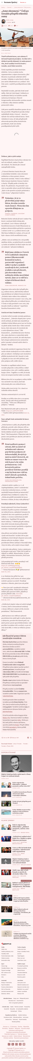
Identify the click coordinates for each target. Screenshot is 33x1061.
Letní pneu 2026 (21, 983)
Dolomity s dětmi (5, 994)
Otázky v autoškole (22, 991)
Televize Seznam (22, 1034)
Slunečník (6, 1009)
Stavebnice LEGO (8, 1017)
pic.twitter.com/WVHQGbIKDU (11, 568)
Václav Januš (26, 864)
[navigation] (2, 2)
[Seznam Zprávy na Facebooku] (9, 1044)
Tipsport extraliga (5, 970)
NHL (2, 977)
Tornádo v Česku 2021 (7, 746)
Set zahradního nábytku (22, 1009)
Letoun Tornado (17, 743)
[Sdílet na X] (31, 738)
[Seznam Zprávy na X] (13, 1044)
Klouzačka (12, 1009)
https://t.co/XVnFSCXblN (14, 411)
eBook (5, 25)
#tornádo (19, 594)
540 (17, 25)
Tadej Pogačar (20, 956)
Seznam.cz (23, 2)
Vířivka (20, 1011)
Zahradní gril (13, 1011)
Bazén (12, 1007)
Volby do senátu (5, 958)
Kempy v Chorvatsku (6, 983)
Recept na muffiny (22, 968)
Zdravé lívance (21, 970)
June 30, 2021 (5, 600)
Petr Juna (9, 20)
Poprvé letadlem (5, 985)
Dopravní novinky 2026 (23, 987)
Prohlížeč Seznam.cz (11, 1034)
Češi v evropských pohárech (16, 1003)
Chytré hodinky (23, 1019)
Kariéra (20, 1027)
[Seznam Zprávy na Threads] (20, 1044)
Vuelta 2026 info (21, 949)
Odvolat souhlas (8, 1038)
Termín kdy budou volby (7, 956)
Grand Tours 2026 (21, 960)
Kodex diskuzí (18, 1036)
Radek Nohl (25, 832)
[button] (16, 37)
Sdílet (11, 25)
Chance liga (4, 966)
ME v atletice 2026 (6, 973)
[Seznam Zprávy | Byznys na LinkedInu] (24, 1044)
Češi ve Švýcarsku (5, 989)
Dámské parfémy (17, 1017)
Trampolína (27, 1007)
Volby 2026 (4, 949)
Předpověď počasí (24, 998)
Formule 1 (3, 975)
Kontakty (5, 1029)
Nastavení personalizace (21, 1038)
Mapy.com (16, 998)
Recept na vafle (21, 975)
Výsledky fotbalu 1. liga (7, 968)
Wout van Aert (21, 958)
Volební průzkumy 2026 (7, 951)
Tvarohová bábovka (22, 973)
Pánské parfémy (16, 1022)
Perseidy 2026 (12, 1001)
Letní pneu (25, 1017)
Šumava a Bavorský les (7, 987)
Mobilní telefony (22, 1015)
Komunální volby (5, 960)
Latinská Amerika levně (7, 991)
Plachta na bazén (19, 1007)
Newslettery (26, 1036)
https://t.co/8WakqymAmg (10, 566)
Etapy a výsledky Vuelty (23, 951)
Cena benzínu (20, 1001)
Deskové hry (9, 1019)
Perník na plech (21, 977)
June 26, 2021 (5, 572)
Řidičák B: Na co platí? (23, 989)
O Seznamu (13, 1027)
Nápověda (26, 1027)
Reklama (17, 1029)
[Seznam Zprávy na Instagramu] (16, 1044)
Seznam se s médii (7, 1036)
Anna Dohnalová (18, 854)
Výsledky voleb (5, 954)
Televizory (15, 1019)
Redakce (11, 1029)
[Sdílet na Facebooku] (28, 738)
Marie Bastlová (18, 889)
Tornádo (25, 743)
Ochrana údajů (25, 1029)
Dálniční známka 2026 (23, 985)
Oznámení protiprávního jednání (16, 1032)
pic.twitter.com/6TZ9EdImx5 (11, 596)
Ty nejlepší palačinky (22, 966)
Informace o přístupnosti (16, 1030)
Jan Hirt (19, 954)
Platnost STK (20, 994)
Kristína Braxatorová (19, 843)
